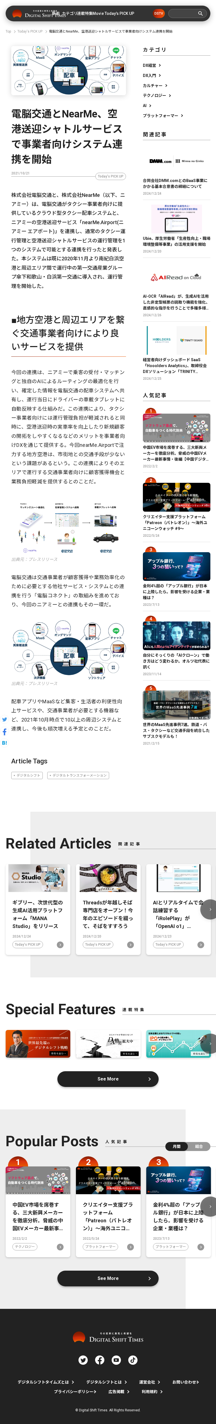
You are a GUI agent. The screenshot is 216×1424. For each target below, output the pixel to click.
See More (108, 1079)
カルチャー (153, 85)
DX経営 (149, 65)
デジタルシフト (28, 775)
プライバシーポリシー (73, 1392)
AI (145, 105)
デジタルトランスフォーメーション (80, 775)
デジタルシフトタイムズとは (43, 1382)
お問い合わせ (184, 1382)
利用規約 (150, 1392)
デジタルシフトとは (104, 1382)
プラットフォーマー (160, 115)
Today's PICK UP (110, 176)
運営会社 (147, 1382)
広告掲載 (116, 1392)
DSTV (158, 13)
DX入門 (149, 75)
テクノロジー (154, 95)
